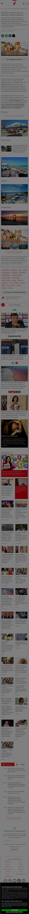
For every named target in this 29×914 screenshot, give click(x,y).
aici (16, 895)
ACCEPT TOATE (14, 910)
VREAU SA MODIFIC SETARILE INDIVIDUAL (14, 911)
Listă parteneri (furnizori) (4, 907)
